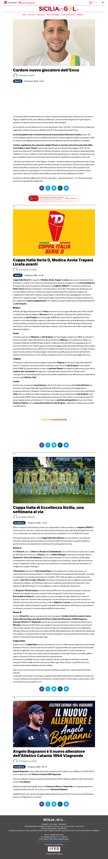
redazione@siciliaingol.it (61, 839)
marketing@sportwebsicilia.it (60, 841)
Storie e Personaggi (52, 15)
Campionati (41, 15)
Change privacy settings (54, 854)
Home (25, 15)
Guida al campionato (68, 15)
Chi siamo (31, 15)
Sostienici (80, 15)
